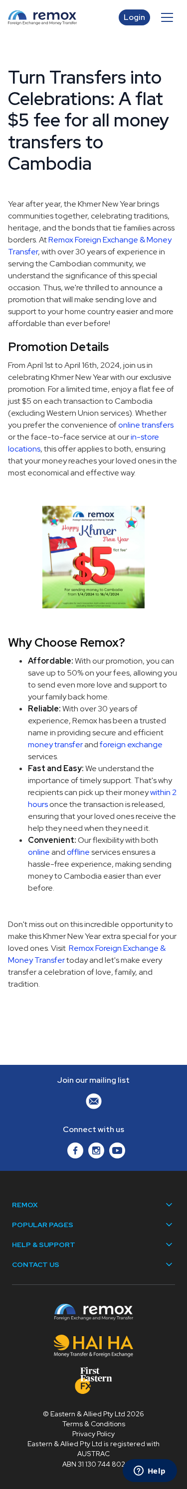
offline (78, 852)
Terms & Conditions (93, 1423)
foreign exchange (131, 744)
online (39, 852)
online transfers (146, 425)
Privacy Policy (93, 1433)
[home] (63, 17)
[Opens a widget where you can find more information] (149, 1471)
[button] (167, 17)
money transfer (55, 744)
